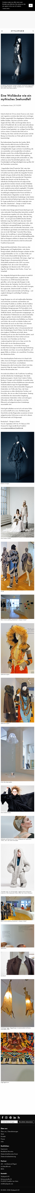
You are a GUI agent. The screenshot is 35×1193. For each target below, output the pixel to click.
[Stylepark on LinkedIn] (15, 1117)
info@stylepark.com (7, 1183)
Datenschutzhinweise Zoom (9, 1154)
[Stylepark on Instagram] (6, 1117)
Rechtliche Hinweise (7, 1151)
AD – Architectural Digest (9, 1164)
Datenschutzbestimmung (8, 1156)
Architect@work (5, 1166)
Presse (3, 1139)
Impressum (4, 1149)
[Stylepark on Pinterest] (10, 1117)
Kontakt (3, 1136)
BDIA (2, 1169)
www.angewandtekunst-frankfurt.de (12, 428)
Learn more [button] (6, 8)
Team (2, 1134)
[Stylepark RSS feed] (19, 1117)
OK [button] (31, 5)
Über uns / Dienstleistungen (9, 1131)
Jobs (2, 1141)
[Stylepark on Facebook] (2, 1117)
